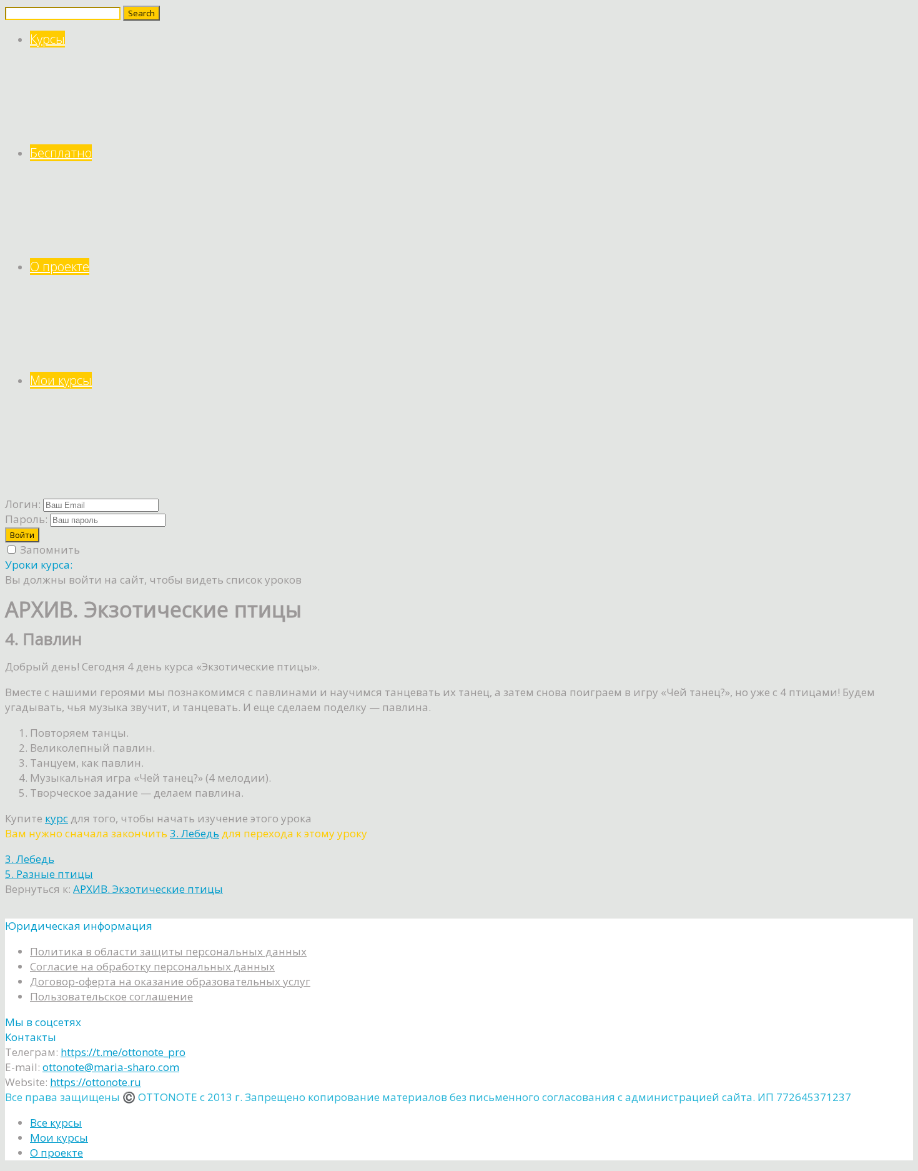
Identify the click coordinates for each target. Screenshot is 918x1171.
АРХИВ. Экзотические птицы (148, 889)
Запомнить (48, 549)
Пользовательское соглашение (111, 996)
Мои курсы (61, 380)
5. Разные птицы (49, 874)
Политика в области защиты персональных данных (168, 951)
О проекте (59, 266)
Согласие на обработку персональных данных (152, 966)
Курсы (47, 39)
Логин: (23, 504)
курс (56, 818)
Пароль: (26, 519)
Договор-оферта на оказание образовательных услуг (170, 981)
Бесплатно (61, 152)
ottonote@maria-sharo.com (110, 1067)
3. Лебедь (194, 833)
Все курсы (56, 1122)
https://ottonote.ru (95, 1082)
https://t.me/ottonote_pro (123, 1052)
